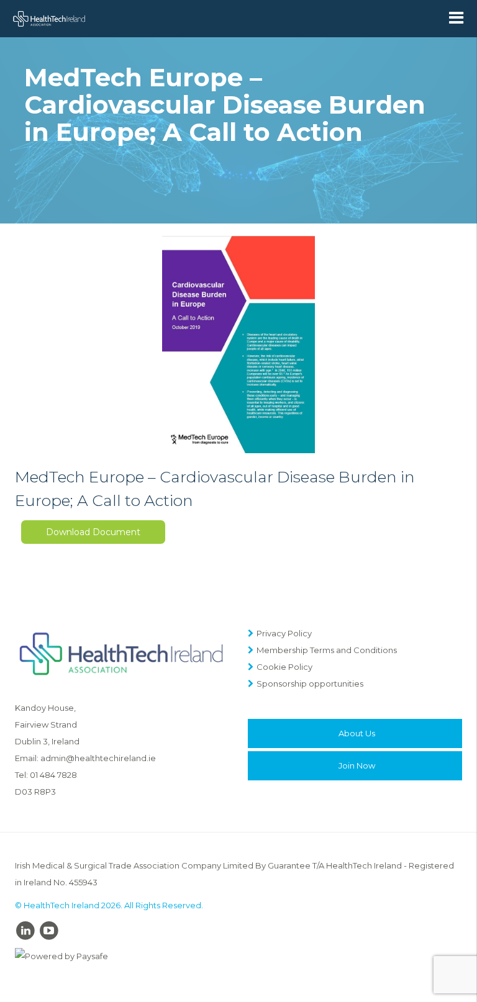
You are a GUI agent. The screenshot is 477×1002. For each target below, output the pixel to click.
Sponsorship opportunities (310, 683)
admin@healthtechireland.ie (98, 758)
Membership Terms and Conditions (327, 650)
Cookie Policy (284, 667)
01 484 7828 (53, 775)
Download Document (93, 532)
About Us (356, 733)
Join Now (356, 765)
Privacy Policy (284, 633)
